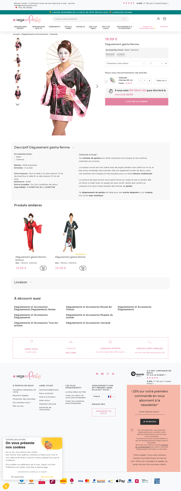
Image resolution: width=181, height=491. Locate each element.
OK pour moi (47, 477)
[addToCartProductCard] (43, 268)
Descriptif (110, 54)
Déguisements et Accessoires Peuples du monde (89, 316)
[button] (6, 486)
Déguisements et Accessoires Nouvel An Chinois (89, 308)
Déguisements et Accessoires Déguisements (31, 316)
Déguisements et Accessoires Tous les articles (36, 324)
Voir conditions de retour (46, 185)
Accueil (16, 34)
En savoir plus (17, 477)
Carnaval (53, 34)
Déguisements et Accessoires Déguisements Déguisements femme (35, 308)
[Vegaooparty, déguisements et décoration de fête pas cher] (27, 17)
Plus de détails (25, 8)
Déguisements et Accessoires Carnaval (88, 323)
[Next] (97, 86)
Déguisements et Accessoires (34, 34)
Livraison (121, 54)
